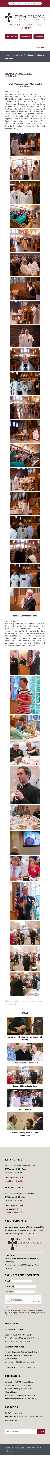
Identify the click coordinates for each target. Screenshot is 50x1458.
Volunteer (39, 37)
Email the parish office (14, 1181)
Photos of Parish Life (18, 55)
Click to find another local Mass (20, 1367)
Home (7, 55)
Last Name (9, 1291)
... (0, 1456)
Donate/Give (26, 37)
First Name (10, 1286)
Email (8, 1281)
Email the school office (14, 1212)
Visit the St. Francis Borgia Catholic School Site (25, 3)
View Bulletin (12, 37)
